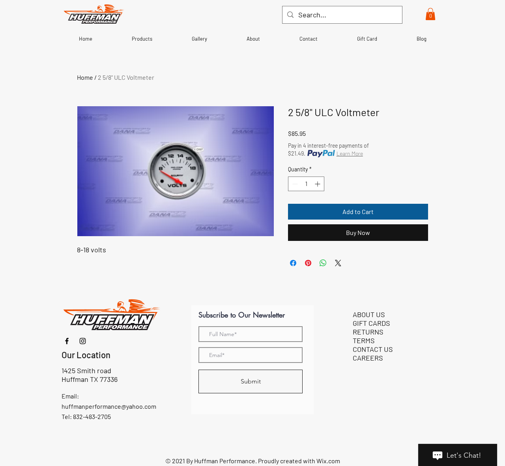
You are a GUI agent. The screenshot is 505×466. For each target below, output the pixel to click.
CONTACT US (373, 349)
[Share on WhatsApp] (323, 263)
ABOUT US (369, 314)
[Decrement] (294, 184)
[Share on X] (338, 263)
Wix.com (328, 460)
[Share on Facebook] (293, 263)
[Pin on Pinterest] (308, 263)
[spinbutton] (306, 184)
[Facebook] (67, 341)
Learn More (350, 153)
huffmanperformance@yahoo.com (109, 406)
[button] (430, 14)
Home (85, 77)
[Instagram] (83, 341)
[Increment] (318, 184)
